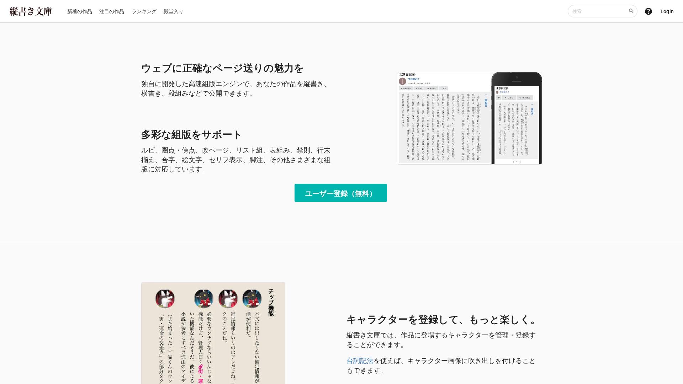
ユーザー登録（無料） (340, 193)
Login (667, 11)
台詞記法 (360, 360)
